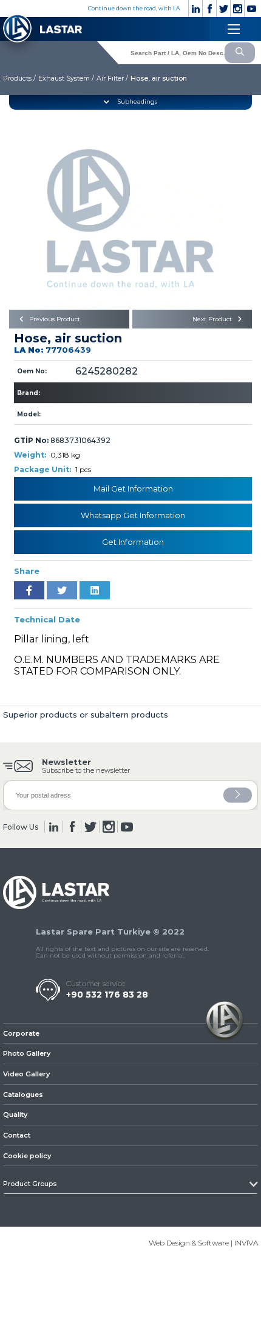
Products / (19, 78)
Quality (15, 1114)
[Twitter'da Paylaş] (62, 590)
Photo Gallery (26, 1053)
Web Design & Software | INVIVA (203, 1242)
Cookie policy (27, 1156)
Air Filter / (112, 78)
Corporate (21, 1033)
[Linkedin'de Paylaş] (95, 590)
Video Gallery (26, 1074)
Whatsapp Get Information (133, 515)
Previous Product (53, 319)
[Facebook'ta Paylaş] (29, 590)
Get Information (133, 542)
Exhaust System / (66, 78)
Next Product (213, 319)
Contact (16, 1135)
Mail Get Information (133, 488)
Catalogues (23, 1094)
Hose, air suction (158, 78)
